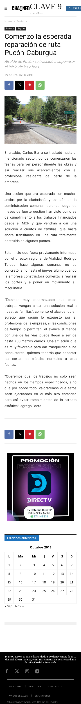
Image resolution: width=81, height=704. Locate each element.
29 (9, 599)
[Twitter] (17, 671)
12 (53, 573)
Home (8, 21)
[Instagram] (27, 671)
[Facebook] (9, 85)
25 (44, 591)
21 (71, 582)
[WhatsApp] (40, 85)
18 (44, 582)
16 (20, 582)
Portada (22, 21)
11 (44, 573)
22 (9, 591)
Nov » (19, 606)
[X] (19, 85)
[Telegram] (37, 671)
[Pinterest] (29, 85)
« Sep (8, 606)
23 (20, 591)
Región (21, 28)
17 (34, 582)
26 (53, 591)
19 (53, 582)
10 (34, 573)
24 (34, 591)
